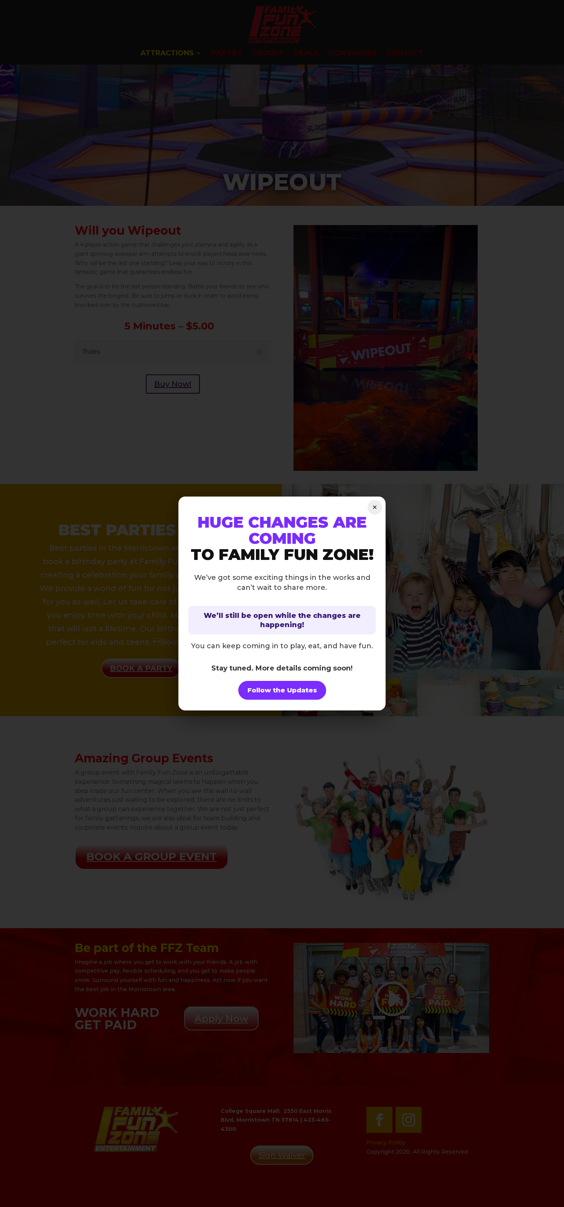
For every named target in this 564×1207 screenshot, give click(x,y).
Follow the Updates (282, 690)
